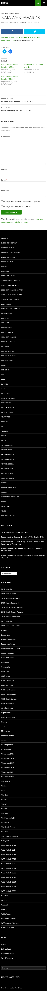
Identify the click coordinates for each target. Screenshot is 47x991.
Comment (5, 136)
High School (6, 370)
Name (4, 169)
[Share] (12, 31)
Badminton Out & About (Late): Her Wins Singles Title (22, 537)
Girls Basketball (7, 262)
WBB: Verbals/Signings (10, 497)
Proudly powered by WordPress (12, 988)
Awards (4, 266)
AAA (2, 375)
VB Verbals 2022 (7, 469)
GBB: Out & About (8, 342)
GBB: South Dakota (8, 356)
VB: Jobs (4, 813)
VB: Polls (4, 831)
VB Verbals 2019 (7, 454)
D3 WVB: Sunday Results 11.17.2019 (16, 109)
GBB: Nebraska (7, 332)
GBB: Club (5, 318)
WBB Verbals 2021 (8, 868)
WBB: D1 (4, 483)
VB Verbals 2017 (7, 445)
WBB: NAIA (6, 914)
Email (4, 180)
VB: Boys (4, 422)
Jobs (3, 389)
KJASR (4, 3)
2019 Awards (6, 304)
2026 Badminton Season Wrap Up (14, 532)
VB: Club (4, 431)
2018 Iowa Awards (8, 276)
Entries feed (6, 949)
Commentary (6, 313)
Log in (3, 944)
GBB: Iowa (5, 323)
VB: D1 (3, 436)
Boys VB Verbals (7, 412)
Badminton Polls (8, 257)
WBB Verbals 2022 (8, 873)
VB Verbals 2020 (7, 459)
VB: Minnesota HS (8, 516)
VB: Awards (5, 417)
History (4, 365)
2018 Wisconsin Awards (10, 299)
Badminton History (9, 243)
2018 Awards (6, 271)
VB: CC (3, 426)
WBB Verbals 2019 (8, 859)
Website (5, 190)
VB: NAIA (4, 13)
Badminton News (8, 248)
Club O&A (5, 346)
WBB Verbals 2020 (8, 864)
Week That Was (7, 928)
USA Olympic (6, 403)
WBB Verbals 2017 (8, 850)
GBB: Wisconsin (7, 360)
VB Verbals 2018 (7, 450)
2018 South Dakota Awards (11, 295)
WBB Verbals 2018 (8, 854)
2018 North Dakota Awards (12, 290)
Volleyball (14, 13)
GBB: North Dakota (8, 337)
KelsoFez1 (21, 22)
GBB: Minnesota (7, 328)
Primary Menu (44, 3)
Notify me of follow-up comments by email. (21, 201)
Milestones (5, 393)
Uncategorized (7, 407)
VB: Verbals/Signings (9, 836)
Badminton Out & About (11, 252)
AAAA (3, 379)
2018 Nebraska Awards (10, 285)
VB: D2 (3, 440)
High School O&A (8, 351)
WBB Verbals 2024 (8, 882)
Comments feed (7, 953)
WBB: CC (5, 896)
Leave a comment (33, 22)
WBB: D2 (4, 492)
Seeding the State (8, 398)
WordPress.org (7, 958)
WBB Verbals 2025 (8, 886)
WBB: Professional (8, 487)
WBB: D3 (4, 501)
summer (4, 384)
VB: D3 (4, 809)
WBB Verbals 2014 (8, 845)
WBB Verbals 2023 (8, 877)
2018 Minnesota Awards (10, 280)
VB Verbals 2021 (7, 464)
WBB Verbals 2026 (8, 891)
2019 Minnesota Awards (10, 309)
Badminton (5, 238)
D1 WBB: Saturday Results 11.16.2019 (16, 99)
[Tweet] (34, 31)
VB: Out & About (8, 827)
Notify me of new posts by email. (17, 206)
